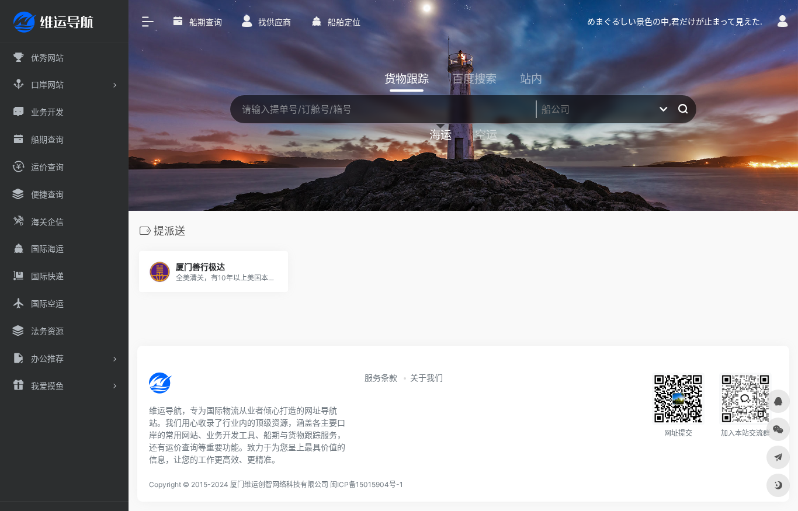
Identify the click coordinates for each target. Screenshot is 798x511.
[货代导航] (200, 387)
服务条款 (381, 378)
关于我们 (426, 378)
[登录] (782, 22)
